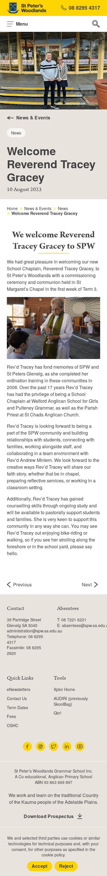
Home (12, 208)
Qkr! (57, 713)
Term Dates (17, 707)
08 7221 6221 (73, 619)
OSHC (12, 725)
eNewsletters (18, 689)
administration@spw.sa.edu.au (34, 631)
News (63, 208)
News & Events (37, 208)
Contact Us (17, 698)
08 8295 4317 (84, 7)
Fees (11, 716)
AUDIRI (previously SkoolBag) (71, 701)
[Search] (96, 24)
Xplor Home (64, 689)
